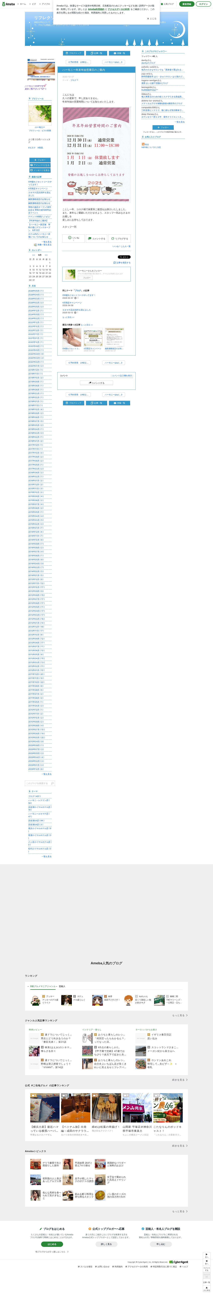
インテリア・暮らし (92, 1029)
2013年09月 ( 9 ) (36, 591)
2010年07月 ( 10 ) (36, 729)
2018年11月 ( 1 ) (35, 405)
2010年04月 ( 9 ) (36, 741)
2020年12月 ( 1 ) (35, 342)
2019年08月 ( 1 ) (35, 385)
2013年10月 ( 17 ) (36, 587)
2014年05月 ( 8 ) (36, 559)
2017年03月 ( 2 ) (36, 468)
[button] (207, 1288)
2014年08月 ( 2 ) (36, 547)
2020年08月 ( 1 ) (36, 346)
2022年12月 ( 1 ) (35, 330)
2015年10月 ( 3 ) (35, 492)
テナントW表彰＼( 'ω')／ (39, 216)
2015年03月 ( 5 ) (36, 520)
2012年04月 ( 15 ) (36, 658)
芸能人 (62, 986)
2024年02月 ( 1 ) (36, 318)
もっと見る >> (68, 317)
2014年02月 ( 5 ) (36, 571)
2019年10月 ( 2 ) (35, 377)
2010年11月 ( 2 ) (35, 713)
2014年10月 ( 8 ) (35, 540)
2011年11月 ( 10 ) (36, 678)
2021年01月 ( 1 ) (35, 338)
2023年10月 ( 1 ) (35, 326)
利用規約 (119, 1266)
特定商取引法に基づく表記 (165, 1266)
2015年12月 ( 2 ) (35, 484)
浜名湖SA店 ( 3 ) (35, 824)
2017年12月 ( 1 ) (35, 445)
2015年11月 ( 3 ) (35, 488)
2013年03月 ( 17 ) (36, 615)
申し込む (161, 1244)
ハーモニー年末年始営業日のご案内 (83, 69)
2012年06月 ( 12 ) (36, 650)
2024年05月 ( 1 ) (36, 314)
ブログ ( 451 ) (34, 796)
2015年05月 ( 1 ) (35, 512)
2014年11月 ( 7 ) (35, 536)
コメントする (98, 383)
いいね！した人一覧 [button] (122, 246)
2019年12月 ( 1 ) (35, 370)
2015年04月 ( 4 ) (36, 516)
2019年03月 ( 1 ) (35, 393)
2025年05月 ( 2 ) (36, 306)
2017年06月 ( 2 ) (35, 460)
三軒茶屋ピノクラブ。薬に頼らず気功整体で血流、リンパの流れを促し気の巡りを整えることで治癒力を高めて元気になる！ (163, 110)
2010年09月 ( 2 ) (36, 721)
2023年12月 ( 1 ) (35, 322)
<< (33, 255)
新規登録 (187, 4)
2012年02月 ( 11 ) (36, 666)
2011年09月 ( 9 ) (35, 686)
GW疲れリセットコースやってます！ (79, 295)
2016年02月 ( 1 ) (35, 476)
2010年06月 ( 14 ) (36, 733)
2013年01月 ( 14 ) (36, 623)
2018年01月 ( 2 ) (35, 441)
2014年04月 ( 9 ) (36, 563)
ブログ (73, 80)
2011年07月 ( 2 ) (35, 694)
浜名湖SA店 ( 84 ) (36, 820)
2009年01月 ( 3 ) (36, 765)
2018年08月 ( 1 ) (35, 417)
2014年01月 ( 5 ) (35, 575)
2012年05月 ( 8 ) (35, 654)
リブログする (121, 238)
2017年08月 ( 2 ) (35, 456)
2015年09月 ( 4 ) (36, 496)
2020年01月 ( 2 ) (36, 366)
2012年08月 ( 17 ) (36, 642)
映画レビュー (35, 1029)
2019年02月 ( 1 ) (35, 397)
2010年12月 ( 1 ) (35, 709)
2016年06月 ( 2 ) (35, 472)
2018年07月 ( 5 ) (35, 421)
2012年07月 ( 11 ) (36, 646)
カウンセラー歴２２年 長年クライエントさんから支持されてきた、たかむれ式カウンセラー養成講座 (163, 117)
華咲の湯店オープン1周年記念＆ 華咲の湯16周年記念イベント (39, 210)
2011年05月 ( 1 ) (35, 702)
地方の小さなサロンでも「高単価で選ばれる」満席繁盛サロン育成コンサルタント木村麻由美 (163, 69)
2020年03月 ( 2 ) (36, 358)
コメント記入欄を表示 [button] (122, 375)
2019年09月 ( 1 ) (35, 381)
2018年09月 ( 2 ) (35, 413)
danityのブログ (148, 63)
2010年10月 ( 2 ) (35, 717)
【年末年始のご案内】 (38, 220)
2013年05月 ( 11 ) (36, 607)
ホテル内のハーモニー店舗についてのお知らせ (39, 235)
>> (46, 255)
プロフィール (34, 130)
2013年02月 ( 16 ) (36, 619)
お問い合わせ (103, 1266)
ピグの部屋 (46, 130)
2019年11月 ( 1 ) (35, 373)
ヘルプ (185, 1266)
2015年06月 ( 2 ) (35, 508)
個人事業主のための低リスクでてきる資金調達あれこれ (163, 96)
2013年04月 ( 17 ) (36, 611)
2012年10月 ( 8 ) (35, 634)
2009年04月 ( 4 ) (36, 757)
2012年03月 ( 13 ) (36, 662)
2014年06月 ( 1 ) (35, 555)
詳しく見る (106, 1244)
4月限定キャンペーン (72, 302)
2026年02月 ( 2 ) (36, 302)
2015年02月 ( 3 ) (36, 524)
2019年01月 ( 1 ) (35, 401)
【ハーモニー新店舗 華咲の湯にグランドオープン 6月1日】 (39, 227)
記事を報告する (124, 262)
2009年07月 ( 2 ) (36, 749)
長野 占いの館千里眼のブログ (154, 83)
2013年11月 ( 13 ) (36, 583)
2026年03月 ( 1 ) (36, 298)
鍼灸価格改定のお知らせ (39, 199)
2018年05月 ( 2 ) (35, 425)
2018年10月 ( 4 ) (35, 409)
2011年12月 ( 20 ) (36, 674)
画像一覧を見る (45, 244)
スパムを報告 (86, 1266)
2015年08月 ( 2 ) (35, 500)
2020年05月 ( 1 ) (36, 350)
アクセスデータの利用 (138, 1266)
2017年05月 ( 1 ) (35, 464)
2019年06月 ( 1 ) (35, 389)
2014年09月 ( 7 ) (36, 544)
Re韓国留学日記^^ (149, 90)
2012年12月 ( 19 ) (36, 626)
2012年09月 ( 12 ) (36, 638)
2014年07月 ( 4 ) (36, 551)
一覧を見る (180, 122)
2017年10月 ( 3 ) (35, 453)
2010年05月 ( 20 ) (36, 737)
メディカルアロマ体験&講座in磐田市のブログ (161, 103)
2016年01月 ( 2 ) (35, 480)
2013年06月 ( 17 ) (36, 603)
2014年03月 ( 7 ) (36, 567)
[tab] (43, 986)
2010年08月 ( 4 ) (36, 725)
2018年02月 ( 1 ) (35, 437)
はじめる (52, 1244)
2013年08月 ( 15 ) (36, 595)
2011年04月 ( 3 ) (36, 706)
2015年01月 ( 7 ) (35, 528)
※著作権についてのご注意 (151, 147)
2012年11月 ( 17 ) (36, 630)
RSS (147, 144)
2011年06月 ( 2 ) (35, 698)
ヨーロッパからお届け (146, 1029)
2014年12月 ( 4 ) (35, 532)
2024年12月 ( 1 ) (35, 310)
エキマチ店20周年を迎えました (76, 310)
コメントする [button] (98, 238)
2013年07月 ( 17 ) (36, 599)
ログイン (203, 4)
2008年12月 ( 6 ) (35, 769)
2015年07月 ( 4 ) (36, 504)
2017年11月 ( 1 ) (35, 449)
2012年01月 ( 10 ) (36, 670)
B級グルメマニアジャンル (43, 986)
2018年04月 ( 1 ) (35, 429)
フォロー (87, 278)
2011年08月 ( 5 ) (35, 690)
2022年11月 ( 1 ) (35, 334)
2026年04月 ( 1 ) (36, 294)
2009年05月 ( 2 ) (36, 753)
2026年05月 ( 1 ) (35, 291)
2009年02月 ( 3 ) (36, 761)
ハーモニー (40, 127)
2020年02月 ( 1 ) (36, 362)
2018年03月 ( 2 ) (36, 433)
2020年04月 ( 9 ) (36, 354)
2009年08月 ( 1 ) (36, 745)
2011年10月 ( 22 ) (36, 682)
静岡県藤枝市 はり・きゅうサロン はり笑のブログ (163, 76)
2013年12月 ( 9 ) (35, 579)
